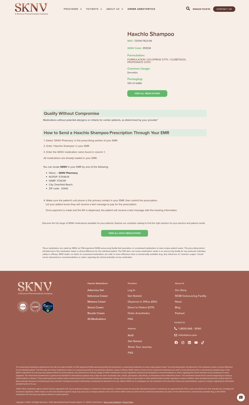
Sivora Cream (95, 307)
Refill (131, 335)
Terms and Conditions (112, 402)
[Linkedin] (189, 342)
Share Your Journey (140, 347)
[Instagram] (182, 342)
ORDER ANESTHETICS (141, 9)
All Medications (96, 319)
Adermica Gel (95, 290)
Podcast (180, 313)
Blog (177, 307)
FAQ (130, 319)
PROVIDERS (71, 9)
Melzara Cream (96, 302)
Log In (131, 290)
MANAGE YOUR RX (201, 9)
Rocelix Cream (96, 313)
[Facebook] (176, 342)
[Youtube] (196, 342)
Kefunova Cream (97, 296)
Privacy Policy (127, 402)
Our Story (180, 290)
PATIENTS (92, 9)
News (178, 302)
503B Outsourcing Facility (190, 296)
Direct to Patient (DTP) (141, 307)
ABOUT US (113, 9)
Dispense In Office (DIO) (142, 302)
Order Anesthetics (139, 313)
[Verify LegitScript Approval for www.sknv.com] (47, 312)
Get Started (135, 296)
